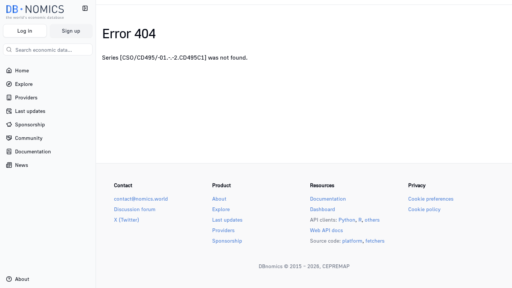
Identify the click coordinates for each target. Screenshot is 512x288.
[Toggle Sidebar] (96, 144)
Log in (24, 30)
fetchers (375, 240)
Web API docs (326, 230)
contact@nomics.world (141, 198)
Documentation (328, 198)
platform (352, 240)
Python (346, 219)
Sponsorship (227, 240)
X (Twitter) (126, 219)
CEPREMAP (336, 266)
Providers (223, 230)
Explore (221, 209)
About (219, 198)
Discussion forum (135, 209)
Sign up (71, 30)
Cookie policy (424, 209)
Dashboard (322, 209)
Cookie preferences (431, 198)
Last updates (227, 219)
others (372, 219)
